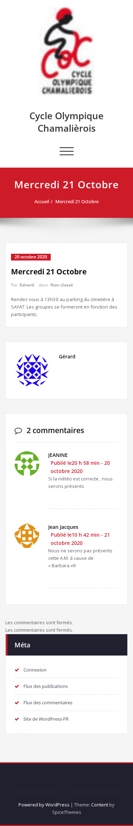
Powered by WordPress (44, 804)
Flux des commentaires (47, 702)
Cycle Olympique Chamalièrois (66, 121)
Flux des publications (45, 686)
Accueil (41, 201)
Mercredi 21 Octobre (77, 201)
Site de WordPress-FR (45, 719)
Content (99, 804)
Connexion (34, 670)
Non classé (61, 285)
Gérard (27, 285)
